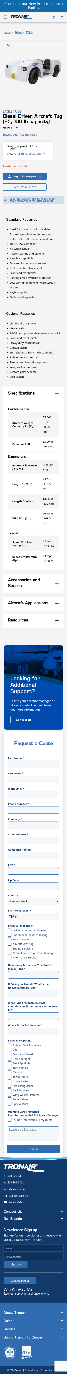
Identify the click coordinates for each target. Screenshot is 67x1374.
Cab (15, 1049)
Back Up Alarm (21, 1090)
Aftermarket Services (25, 957)
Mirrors (17, 1072)
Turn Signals (20, 1067)
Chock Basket (21, 1081)
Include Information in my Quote (32, 1120)
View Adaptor (44, 201)
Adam (18, 32)
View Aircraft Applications (24, 154)
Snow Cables (20, 1099)
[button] (5, 17)
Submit (33, 1149)
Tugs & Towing (21, 939)
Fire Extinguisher (23, 1086)
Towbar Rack (20, 1076)
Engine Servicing (23, 948)
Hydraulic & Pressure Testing (30, 935)
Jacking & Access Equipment (30, 930)
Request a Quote (24, 187)
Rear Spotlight (21, 1058)
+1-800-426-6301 (14, 1175)
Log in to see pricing (27, 176)
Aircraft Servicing (23, 944)
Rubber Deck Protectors (27, 1045)
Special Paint (20, 1104)
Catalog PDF (19, 1280)
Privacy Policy (31, 1370)
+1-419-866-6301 (14, 1182)
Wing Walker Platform (26, 1095)
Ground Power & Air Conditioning (33, 953)
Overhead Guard (23, 1054)
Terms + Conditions (50, 1370)
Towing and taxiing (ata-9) (20, 135)
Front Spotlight (22, 1063)
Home (7, 32)
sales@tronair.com (15, 1189)
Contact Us (23, 720)
